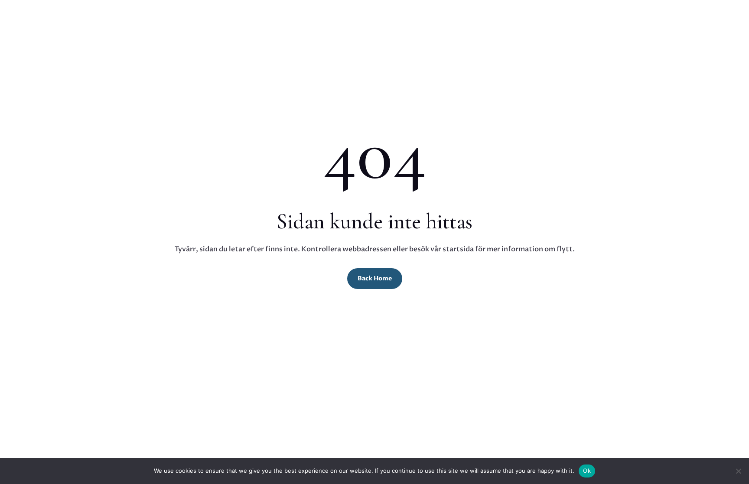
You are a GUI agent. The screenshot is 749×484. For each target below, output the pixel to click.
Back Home (375, 278)
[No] (738, 471)
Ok (587, 470)
